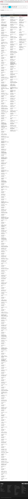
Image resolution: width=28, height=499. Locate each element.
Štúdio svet (2, 33)
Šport (1, 488)
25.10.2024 (3, 7)
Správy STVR (5, 0)
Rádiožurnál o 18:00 (3, 408)
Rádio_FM (9, 488)
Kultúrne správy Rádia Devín (13, 82)
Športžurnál (2, 415)
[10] (14, 13)
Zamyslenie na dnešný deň (4, 108)
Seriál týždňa (2, 228)
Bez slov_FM (20, 49)
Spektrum (2, 96)
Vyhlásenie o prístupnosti (16, 494)
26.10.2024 (5, 7)
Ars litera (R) (11, 113)
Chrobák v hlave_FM (21, 42)
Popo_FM (20, 32)
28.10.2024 (10, 7)
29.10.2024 (12, 7)
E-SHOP (18, 0)
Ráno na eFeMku (21, 20)
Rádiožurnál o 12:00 (3, 283)
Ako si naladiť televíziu (17, 487)
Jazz (10, 116)
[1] (13, 13)
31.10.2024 (16, 7)
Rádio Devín (9, 487)
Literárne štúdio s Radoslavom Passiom (14, 88)
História (15, 489)
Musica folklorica (12, 128)
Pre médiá (24, 0)
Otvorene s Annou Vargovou (4, 390)
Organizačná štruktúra (17, 488)
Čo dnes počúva (12, 44)
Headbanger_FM (21, 47)
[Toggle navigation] (27, 2)
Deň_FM (20, 27)
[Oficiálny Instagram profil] (27, 483)
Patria (8, 489)
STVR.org (21, 0)
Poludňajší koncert (12, 74)
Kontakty (2, 435)
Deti (8, 0)
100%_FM (20, 44)
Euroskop (2, 28)
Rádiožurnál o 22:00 (3, 464)
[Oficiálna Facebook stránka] (22, 483)
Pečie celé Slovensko (12, 0)
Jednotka (2, 485)
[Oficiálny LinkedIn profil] (25, 483)
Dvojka (1, 486)
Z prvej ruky (2, 293)
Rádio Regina (9, 486)
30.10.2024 (14, 7)
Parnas (11, 118)
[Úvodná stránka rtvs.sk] (1, 1)
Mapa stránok (23, 487)
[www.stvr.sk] (2, 483)
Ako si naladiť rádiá (17, 486)
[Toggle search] (25, 2)
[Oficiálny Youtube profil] (24, 483)
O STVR (15, 485)
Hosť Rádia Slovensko (4, 300)
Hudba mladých (12, 123)
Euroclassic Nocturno (12, 20)
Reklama (23, 486)
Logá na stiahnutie (24, 488)
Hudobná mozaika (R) (13, 111)
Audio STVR (2, 0)
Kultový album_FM (21, 22)
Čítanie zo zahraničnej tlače (4, 246)
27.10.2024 (7, 7)
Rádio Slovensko (10, 485)
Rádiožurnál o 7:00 (3, 163)
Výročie (16, 0)
